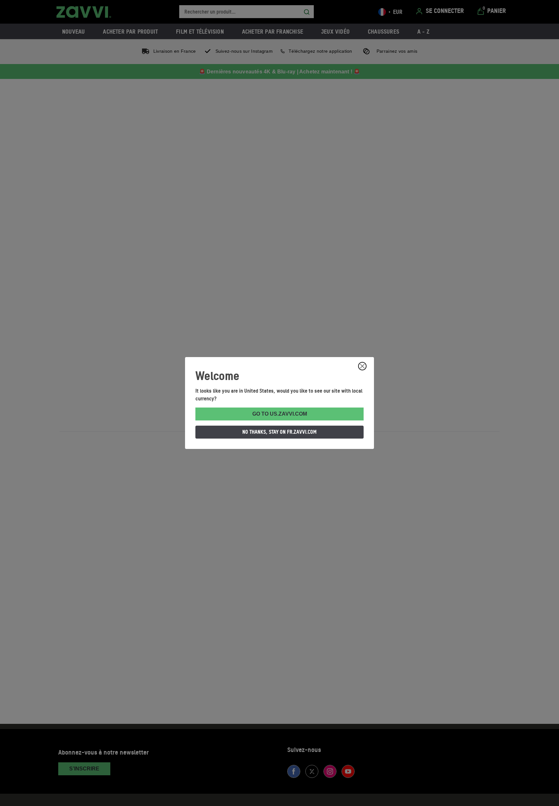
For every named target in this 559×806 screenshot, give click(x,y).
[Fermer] (362, 366)
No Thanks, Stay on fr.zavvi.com (279, 432)
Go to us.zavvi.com (279, 414)
